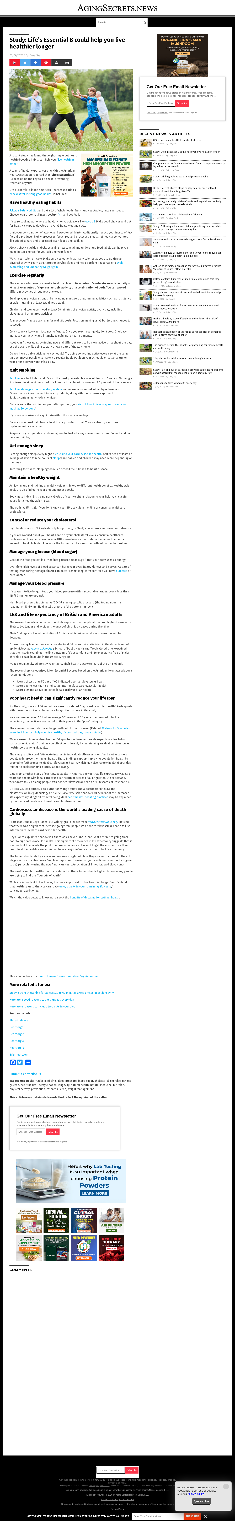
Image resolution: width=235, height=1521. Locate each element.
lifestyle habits (47, 1085)
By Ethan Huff (171, 273)
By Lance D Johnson (174, 286)
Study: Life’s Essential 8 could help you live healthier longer (186, 151)
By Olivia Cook (172, 218)
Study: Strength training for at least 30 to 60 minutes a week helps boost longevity (61, 992)
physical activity (19, 1089)
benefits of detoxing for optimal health (94, 897)
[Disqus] (71, 1318)
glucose (14, 1085)
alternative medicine (43, 1080)
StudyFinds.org (18, 1020)
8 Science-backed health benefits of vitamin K (178, 214)
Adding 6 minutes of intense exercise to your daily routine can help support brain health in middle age (187, 254)
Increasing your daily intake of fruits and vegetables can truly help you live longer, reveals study (187, 203)
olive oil (90, 221)
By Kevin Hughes (173, 195)
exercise (115, 1080)
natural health (80, 1085)
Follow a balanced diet (23, 210)
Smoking (14, 378)
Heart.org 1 (16, 1027)
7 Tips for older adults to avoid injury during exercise (182, 358)
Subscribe (192, 1516)
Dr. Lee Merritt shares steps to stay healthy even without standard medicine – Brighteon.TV (184, 190)
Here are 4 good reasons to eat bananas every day (41, 999)
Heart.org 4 (16, 1047)
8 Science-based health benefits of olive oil (177, 140)
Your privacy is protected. (27, 1142)
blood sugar (85, 1080)
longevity (63, 1085)
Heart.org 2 (16, 1034)
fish (60, 214)
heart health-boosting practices (87, 797)
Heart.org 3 (16, 1041)
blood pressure (67, 1080)
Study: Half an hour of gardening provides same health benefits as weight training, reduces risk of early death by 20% (188, 371)
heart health (28, 1085)
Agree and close (201, 1501)
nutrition (118, 1085)
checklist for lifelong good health (30, 194)
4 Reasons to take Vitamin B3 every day (174, 383)
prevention (38, 1089)
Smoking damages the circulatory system (35, 389)
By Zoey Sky (171, 144)
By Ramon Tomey (173, 170)
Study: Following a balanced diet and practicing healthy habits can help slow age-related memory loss (187, 228)
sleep (56, 458)
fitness (126, 1080)
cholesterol (101, 1080)
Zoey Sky (35, 55)
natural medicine (101, 1085)
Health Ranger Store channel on (68, 976)
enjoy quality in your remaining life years (85, 886)
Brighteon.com (18, 1054)
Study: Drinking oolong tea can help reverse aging (181, 176)
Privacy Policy (117, 1509)
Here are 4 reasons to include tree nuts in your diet (42, 1006)
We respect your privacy (99, 1486)
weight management (81, 1089)
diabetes (121, 571)
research (52, 1089)
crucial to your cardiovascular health (78, 454)
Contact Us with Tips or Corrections (117, 1499)
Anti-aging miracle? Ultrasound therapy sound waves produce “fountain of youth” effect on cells (187, 268)
